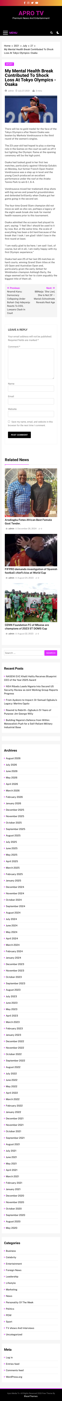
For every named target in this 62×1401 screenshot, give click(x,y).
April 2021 (11, 1170)
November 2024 (15, 893)
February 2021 (14, 1182)
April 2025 (12, 861)
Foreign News (13, 1270)
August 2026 (13, 758)
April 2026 (12, 784)
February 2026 (14, 797)
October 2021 (13, 1131)
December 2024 (15, 887)
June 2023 (11, 1002)
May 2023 (11, 1009)
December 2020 (15, 1195)
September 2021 (15, 1138)
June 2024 (11, 925)
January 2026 (13, 803)
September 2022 (15, 1060)
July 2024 (11, 919)
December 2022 (15, 1041)
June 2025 (11, 848)
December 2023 (15, 964)
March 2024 (13, 945)
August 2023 (13, 989)
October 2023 (14, 977)
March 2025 (13, 867)
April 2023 (12, 1015)
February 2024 (14, 951)
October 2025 (14, 822)
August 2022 (13, 1067)
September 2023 (15, 983)
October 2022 (14, 1054)
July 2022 (11, 1073)
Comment (14, 347)
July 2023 (11, 996)
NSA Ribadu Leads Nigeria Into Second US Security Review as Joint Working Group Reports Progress (31, 690)
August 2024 (13, 912)
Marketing (11, 1289)
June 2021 (11, 1157)
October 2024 (14, 899)
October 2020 (14, 1208)
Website (12, 409)
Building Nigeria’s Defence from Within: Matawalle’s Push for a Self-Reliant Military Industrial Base (28, 724)
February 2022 (14, 1105)
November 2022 (15, 1047)
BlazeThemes (30, 1396)
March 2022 (13, 1099)
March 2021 (12, 1176)
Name (11, 384)
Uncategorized (14, 1334)
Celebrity (11, 1257)
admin (11, 91)
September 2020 (15, 1215)
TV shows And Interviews (20, 1328)
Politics (10, 1308)
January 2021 (13, 1189)
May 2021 (11, 1163)
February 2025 (14, 874)
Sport (9, 64)
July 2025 (11, 842)
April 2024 (12, 938)
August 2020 (13, 1221)
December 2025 (15, 809)
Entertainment (14, 1263)
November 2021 (15, 1125)
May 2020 (11, 1228)
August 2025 (13, 835)
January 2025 (13, 880)
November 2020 (15, 1202)
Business (11, 1250)
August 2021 (13, 1144)
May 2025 (11, 854)
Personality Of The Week (19, 1302)
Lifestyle (11, 1283)
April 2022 (12, 1092)
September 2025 (15, 829)
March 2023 (13, 1022)
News (9, 1296)
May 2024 (11, 932)
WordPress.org (14, 1376)
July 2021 (11, 1150)
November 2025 (15, 816)
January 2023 (13, 1035)
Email (11, 396)
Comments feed (15, 1370)
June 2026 (11, 771)
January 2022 (13, 1112)
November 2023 (15, 970)
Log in (9, 1357)
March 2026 (13, 790)
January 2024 (13, 957)
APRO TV (31, 13)
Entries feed (12, 1363)
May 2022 (11, 1086)
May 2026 (11, 777)
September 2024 (15, 906)
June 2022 (11, 1080)
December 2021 (15, 1118)
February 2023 (14, 1028)
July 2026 (11, 764)
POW (8, 1315)
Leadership (12, 1276)
